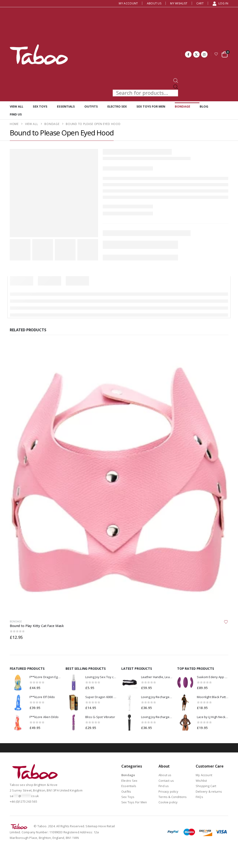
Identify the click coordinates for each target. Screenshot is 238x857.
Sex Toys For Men (150, 106)
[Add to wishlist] (226, 622)
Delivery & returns (209, 791)
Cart (200, 3)
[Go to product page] (119, 479)
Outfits (91, 106)
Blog (204, 106)
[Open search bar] (175, 80)
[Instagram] (204, 54)
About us (154, 3)
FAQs (199, 797)
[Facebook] (188, 54)
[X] (196, 54)
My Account (128, 3)
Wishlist (201, 780)
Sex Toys (40, 106)
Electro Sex (117, 106)
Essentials (66, 106)
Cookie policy (168, 802)
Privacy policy (168, 791)
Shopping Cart (206, 786)
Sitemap (91, 826)
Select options (220, 350)
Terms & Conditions (173, 797)
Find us (16, 114)
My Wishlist (178, 3)
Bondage (182, 106)
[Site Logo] (39, 54)
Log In (223, 3)
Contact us (166, 780)
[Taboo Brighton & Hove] (35, 773)
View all (16, 106)
